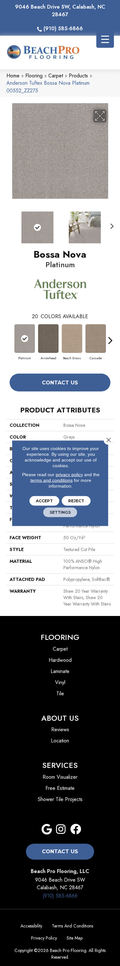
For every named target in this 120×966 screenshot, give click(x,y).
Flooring (34, 75)
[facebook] (75, 829)
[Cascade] (96, 338)
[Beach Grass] (72, 338)
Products (78, 75)
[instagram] (61, 829)
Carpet (55, 75)
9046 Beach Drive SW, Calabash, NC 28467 (60, 10)
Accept (44, 500)
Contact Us (60, 383)
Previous (9, 224)
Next (110, 224)
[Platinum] (24, 338)
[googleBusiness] (47, 829)
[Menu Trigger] (105, 39)
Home (13, 75)
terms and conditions (51, 480)
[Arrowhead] (48, 338)
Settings (60, 512)
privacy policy (69, 474)
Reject (76, 500)
